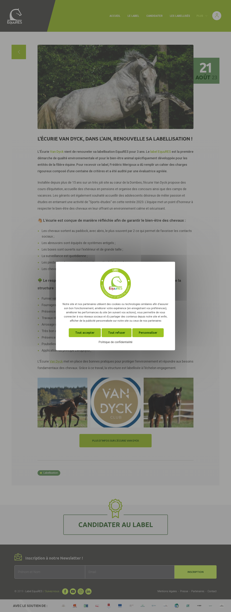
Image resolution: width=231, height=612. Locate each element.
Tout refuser (116, 332)
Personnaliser (148, 332)
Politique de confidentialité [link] (115, 342)
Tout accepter (84, 332)
